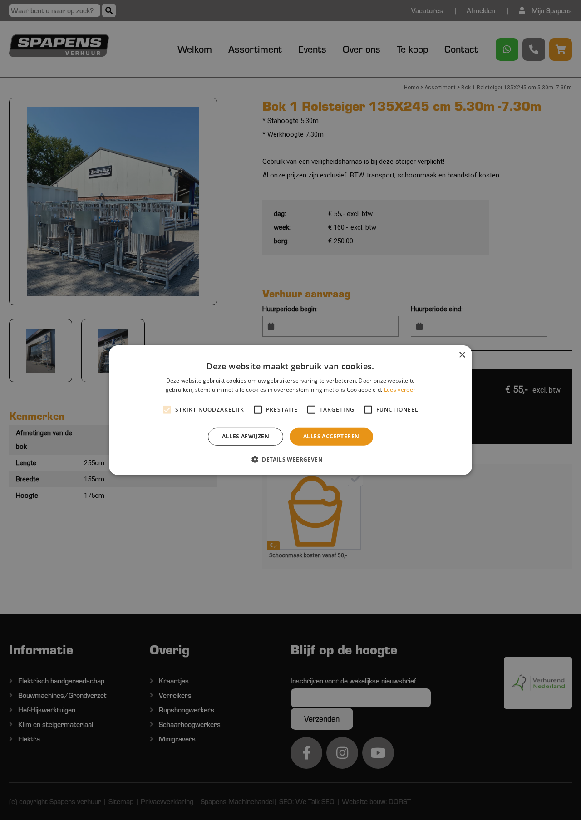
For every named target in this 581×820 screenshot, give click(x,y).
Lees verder (399, 389)
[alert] (290, 410)
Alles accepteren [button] (331, 436)
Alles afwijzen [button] (245, 436)
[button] (290, 459)
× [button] (461, 354)
